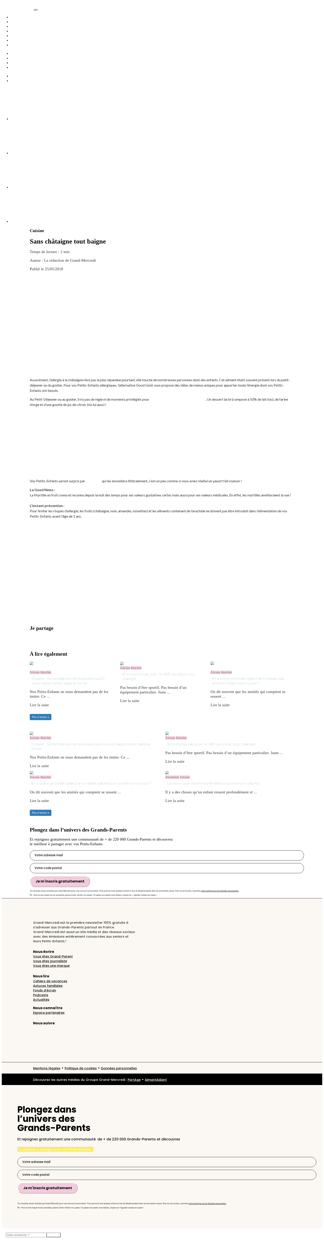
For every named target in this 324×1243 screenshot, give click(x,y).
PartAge (134, 1080)
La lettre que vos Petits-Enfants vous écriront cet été (213, 783)
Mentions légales (46, 1068)
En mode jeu (21, 62)
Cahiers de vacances (50, 981)
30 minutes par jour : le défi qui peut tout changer (158, 676)
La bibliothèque (23, 80)
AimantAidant (22, 53)
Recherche (19, 76)
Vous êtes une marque (51, 965)
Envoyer (53, 1235)
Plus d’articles (39, 717)
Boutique (18, 67)
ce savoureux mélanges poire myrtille (177, 399)
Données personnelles (119, 1068)
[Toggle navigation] (35, 9)
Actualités (19, 21)
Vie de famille (22, 26)
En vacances (20, 40)
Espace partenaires (49, 1012)
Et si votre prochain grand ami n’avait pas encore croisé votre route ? (248, 680)
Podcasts (17, 31)
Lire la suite (39, 705)
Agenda (17, 45)
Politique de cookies (81, 1068)
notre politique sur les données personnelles (219, 891)
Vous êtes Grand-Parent (53, 956)
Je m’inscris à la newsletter (51, 644)
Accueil (17, 17)
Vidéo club (19, 35)
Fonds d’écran (44, 990)
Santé (15, 58)
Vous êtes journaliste (50, 961)
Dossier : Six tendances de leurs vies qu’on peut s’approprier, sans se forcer (68, 680)
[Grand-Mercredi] (18, 8)
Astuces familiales (48, 986)
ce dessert (93, 481)
